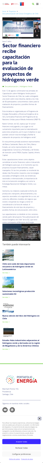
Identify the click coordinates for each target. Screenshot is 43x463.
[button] (39, 418)
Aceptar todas (21, 442)
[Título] (15, 4)
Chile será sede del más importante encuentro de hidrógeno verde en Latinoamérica (18, 267)
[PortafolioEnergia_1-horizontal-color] (6, 4)
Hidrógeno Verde (26, 86)
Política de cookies (14, 459)
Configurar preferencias (21, 454)
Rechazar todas (21, 448)
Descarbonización (11, 86)
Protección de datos (27, 459)
